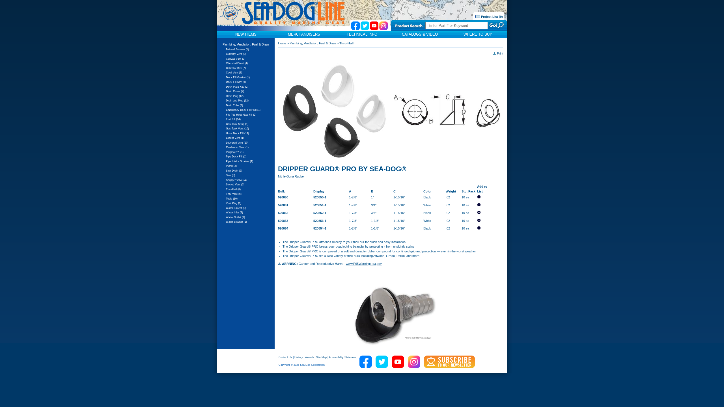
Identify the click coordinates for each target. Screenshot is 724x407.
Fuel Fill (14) (233, 119)
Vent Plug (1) (233, 203)
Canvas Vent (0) (235, 58)
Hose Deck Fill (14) (237, 133)
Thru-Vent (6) (234, 193)
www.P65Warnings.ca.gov (364, 263)
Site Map (321, 357)
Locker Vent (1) (235, 138)
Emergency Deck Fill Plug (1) (243, 110)
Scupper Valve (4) (236, 180)
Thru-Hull (346, 43)
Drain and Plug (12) (237, 100)
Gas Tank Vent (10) (237, 128)
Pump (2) (231, 165)
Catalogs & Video (420, 34)
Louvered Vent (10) (237, 142)
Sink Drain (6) (234, 170)
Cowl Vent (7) (234, 72)
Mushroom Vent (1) (237, 147)
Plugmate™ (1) (235, 152)
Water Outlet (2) (235, 217)
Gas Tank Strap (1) (237, 124)
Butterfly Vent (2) (236, 54)
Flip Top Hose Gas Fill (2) (241, 114)
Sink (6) (230, 175)
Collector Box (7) (236, 68)
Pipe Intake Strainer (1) (239, 161)
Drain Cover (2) (235, 91)
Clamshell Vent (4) (237, 63)
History (298, 357)
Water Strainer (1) (236, 221)
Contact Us (285, 357)
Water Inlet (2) (234, 212)
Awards (309, 357)
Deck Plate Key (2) (237, 86)
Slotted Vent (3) (235, 184)
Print (500, 53)
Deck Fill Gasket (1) (238, 77)
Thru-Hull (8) (233, 189)
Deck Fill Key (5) (236, 82)
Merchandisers (304, 34)
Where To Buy (478, 34)
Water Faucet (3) (236, 208)
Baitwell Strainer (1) (237, 49)
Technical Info (362, 34)
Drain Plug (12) (235, 96)
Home (282, 43)
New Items (246, 34)
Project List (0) (491, 16)
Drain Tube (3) (234, 105)
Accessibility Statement (343, 357)
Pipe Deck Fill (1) (236, 156)
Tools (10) (232, 198)
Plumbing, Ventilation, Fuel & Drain (246, 44)
